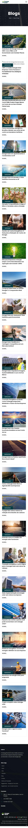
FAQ (3, 771)
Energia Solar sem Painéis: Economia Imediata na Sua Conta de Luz (13, 430)
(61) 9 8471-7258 (8, 798)
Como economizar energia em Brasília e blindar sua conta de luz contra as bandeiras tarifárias (13, 130)
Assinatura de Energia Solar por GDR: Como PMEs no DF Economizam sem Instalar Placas (13, 51)
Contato (3, 778)
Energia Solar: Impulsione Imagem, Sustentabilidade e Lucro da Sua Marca (13, 373)
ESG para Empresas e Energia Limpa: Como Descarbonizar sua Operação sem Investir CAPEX (13, 261)
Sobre (3, 768)
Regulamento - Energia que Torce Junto (9, 783)
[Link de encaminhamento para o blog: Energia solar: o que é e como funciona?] (14, 720)
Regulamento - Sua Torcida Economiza (9, 786)
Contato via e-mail (8, 801)
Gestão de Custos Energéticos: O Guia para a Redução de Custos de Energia (14, 233)
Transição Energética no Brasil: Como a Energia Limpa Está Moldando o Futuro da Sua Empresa (14, 401)
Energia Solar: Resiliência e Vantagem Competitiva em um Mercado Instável (12, 344)
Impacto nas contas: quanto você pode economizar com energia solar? (13, 622)
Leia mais (4, 55)
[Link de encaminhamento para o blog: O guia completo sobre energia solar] (14, 693)
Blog (2, 776)
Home (10, 18)
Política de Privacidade (6, 781)
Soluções (4, 773)
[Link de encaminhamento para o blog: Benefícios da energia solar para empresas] (14, 666)
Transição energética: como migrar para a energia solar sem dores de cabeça (14, 566)
